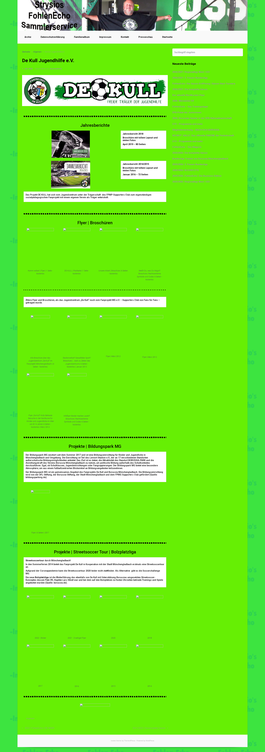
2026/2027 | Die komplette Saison (189, 89)
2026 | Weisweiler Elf (183, 101)
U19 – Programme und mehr (187, 124)
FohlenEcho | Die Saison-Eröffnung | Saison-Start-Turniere (203, 83)
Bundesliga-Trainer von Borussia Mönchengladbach (200, 158)
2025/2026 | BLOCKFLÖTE (185, 170)
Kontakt (125, 37)
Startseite (167, 37)
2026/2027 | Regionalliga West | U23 (190, 72)
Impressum (105, 37)
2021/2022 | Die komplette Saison (148, 728)
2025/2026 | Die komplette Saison (189, 153)
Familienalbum (82, 37)
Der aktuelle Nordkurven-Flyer (188, 95)
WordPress (150, 741)
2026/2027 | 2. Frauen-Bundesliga (189, 78)
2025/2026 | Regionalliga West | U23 (190, 181)
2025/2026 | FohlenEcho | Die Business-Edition (196, 176)
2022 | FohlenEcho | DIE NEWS (39, 728)
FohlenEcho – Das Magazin (186, 147)
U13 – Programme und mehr (187, 141)
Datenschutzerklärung (53, 37)
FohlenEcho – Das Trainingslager (190, 106)
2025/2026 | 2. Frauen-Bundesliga (189, 164)
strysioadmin (56, 69)
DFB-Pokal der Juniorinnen (186, 112)
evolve (113, 741)
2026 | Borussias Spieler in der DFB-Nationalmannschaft (202, 118)
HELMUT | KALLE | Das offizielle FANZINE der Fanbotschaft (203, 135)
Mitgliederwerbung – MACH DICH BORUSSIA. (196, 130)
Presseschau (145, 37)
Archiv (28, 37)
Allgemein (37, 52)
